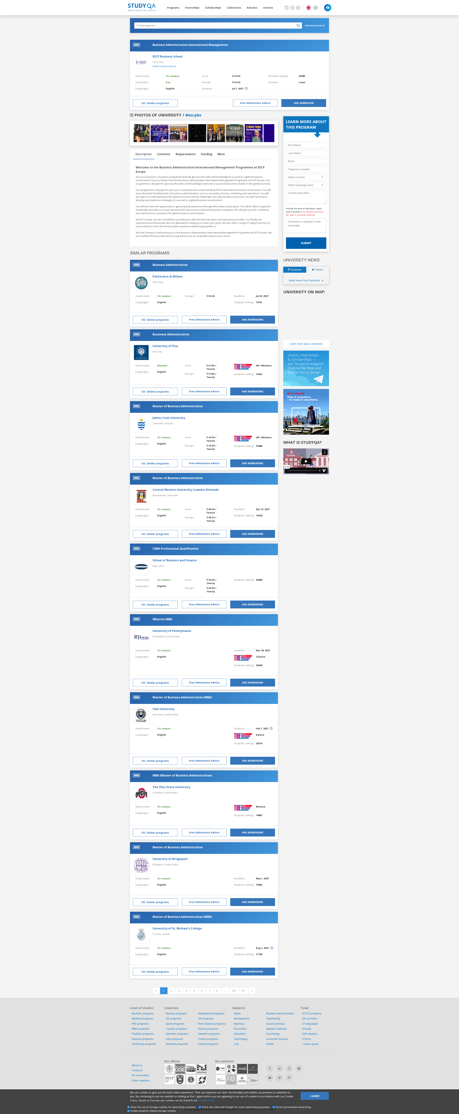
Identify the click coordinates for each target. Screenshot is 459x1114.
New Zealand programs (212, 1023)
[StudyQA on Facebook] (269, 1068)
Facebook (295, 269)
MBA (136, 44)
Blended (162, 365)
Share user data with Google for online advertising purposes (236, 1107)
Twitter (318, 269)
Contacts (137, 1070)
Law (236, 1043)
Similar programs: (150, 253)
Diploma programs (142, 1038)
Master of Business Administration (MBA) (182, 697)
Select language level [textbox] (300, 185)
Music (237, 1013)
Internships (192, 7)
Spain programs (175, 1023)
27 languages (310, 1023)
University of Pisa (165, 346)
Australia (168, 423)
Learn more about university (306, 343)
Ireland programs (208, 1043)
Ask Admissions (252, 319)
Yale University (163, 709)
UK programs (206, 1018)
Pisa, (155, 351)
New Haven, (159, 714)
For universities (140, 1075)
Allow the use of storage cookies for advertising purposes (163, 1107)
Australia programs (177, 1043)
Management (241, 1018)
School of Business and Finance (175, 560)
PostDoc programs (143, 1033)
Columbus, (158, 792)
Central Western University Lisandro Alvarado (186, 490)
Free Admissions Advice (255, 103)
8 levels (306, 1028)
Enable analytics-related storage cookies (153, 1110)
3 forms (306, 1038)
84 (234, 990)
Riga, (155, 565)
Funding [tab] (206, 154)
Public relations (141, 1080)
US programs (173, 1018)
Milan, (156, 282)
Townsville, (158, 423)
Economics (240, 1028)
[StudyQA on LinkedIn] (279, 1068)
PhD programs (140, 1023)
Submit (306, 243)
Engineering (273, 1018)
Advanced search (315, 25)
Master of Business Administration (178, 406)
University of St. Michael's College (177, 928)
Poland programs (208, 1028)
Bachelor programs (143, 1013)
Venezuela (172, 495)
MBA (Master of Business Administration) (182, 775)
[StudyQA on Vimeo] (279, 1077)
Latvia (161, 565)
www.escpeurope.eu (164, 66)
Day (168, 82)
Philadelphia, (159, 636)
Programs (173, 7)
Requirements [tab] (186, 154)
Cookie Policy (206, 1100)
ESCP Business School (168, 56)
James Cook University (169, 418)
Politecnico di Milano (168, 276)
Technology (241, 1038)
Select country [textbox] (296, 177)
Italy (161, 62)
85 (243, 990)
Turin (155, 62)
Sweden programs (209, 1033)
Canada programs (176, 1028)
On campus (172, 76)
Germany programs (177, 1033)
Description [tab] (144, 154)
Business (239, 1023)
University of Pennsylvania (172, 631)
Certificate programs (144, 1043)
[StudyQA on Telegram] (298, 1068)
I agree (315, 1096)
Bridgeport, (159, 864)
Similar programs (158, 103)
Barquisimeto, (160, 495)
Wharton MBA (162, 619)
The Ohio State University (171, 787)
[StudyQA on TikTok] (289, 1077)
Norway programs (176, 1013)
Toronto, (157, 934)
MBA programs (140, 1028)
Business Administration (170, 265)
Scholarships (213, 7)
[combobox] (306, 177)
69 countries (309, 1018)
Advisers (252, 7)
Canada (166, 934)
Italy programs (174, 1038)
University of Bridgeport (170, 859)
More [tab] (221, 154)
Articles (268, 7)
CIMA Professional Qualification (175, 549)
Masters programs (142, 1018)
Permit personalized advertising (293, 1107)
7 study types (310, 1043)
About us (137, 1065)
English (170, 88)
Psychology (273, 1033)
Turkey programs (208, 1038)
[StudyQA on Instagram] (289, 1068)
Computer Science (277, 1038)
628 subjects (309, 1033)
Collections (234, 7)
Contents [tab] (163, 154)
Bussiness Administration (171, 334)
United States (173, 636)
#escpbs (193, 115)
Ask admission (304, 103)
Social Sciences (275, 1023)
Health (270, 1043)
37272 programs (311, 1013)
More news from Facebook (305, 280)
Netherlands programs (211, 1013)
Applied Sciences (276, 1028)
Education (240, 1033)
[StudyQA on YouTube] (269, 1077)
